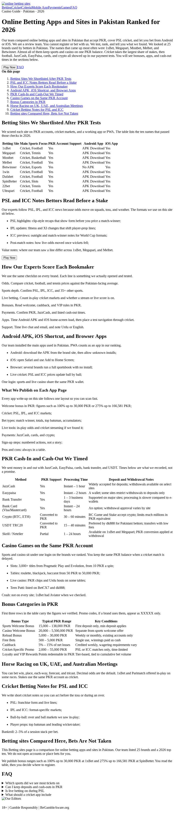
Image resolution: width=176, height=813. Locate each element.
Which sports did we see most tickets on (32, 783)
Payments (54, 7)
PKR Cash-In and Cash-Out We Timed (36, 94)
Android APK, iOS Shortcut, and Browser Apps (43, 90)
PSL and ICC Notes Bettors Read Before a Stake (43, 82)
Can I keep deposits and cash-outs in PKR (33, 787)
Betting (7, 7)
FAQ (73, 7)
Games (65, 7)
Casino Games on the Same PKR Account (39, 98)
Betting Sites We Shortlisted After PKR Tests (40, 79)
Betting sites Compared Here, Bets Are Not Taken (44, 113)
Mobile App (40, 7)
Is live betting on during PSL (24, 791)
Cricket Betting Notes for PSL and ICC (37, 109)
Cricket (16, 7)
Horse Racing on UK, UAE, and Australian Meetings (46, 106)
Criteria (26, 7)
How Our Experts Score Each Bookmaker (39, 86)
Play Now (9, 67)
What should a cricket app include (28, 794)
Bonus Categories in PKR (28, 102)
